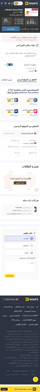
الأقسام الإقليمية (21, 324)
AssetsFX (25, 374)
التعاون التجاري (33, 324)
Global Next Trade (12, 374)
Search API (18, 311)
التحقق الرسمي (14, 315)
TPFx (8, 371)
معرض (5, 315)
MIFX (33, 374)
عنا (37, 307)
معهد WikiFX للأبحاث (29, 320)
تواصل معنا (30, 307)
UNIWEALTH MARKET (20, 371)
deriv (33, 371)
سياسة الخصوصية (30, 311)
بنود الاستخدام (8, 307)
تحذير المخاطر (20, 307)
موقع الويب (11, 29)
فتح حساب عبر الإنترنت (29, 29)
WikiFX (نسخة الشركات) (30, 315)
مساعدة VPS (15, 320)
